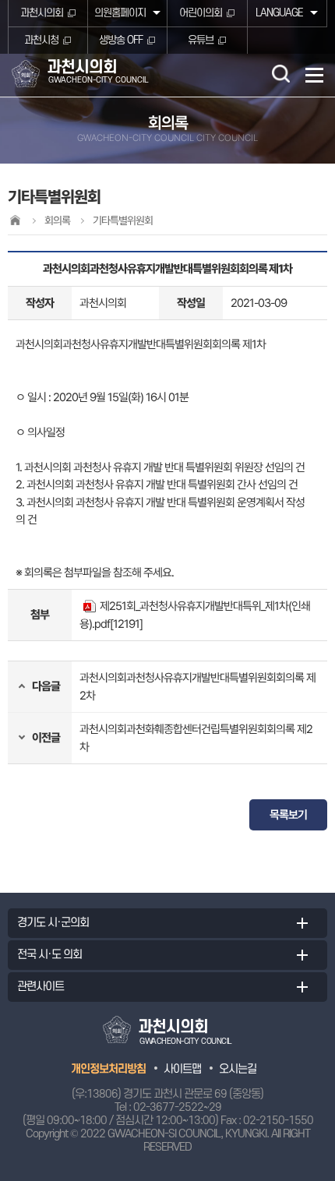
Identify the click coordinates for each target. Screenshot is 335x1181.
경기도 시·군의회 (53, 922)
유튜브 (200, 40)
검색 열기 (280, 73)
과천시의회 (41, 13)
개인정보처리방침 (108, 1069)
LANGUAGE (279, 13)
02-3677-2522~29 (177, 1107)
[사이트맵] (314, 75)
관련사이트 (40, 986)
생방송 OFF (121, 40)
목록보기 (288, 815)
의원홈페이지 (120, 13)
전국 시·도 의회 (49, 954)
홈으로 (15, 220)
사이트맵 (182, 1069)
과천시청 (41, 40)
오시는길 (237, 1069)
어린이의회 (200, 13)
